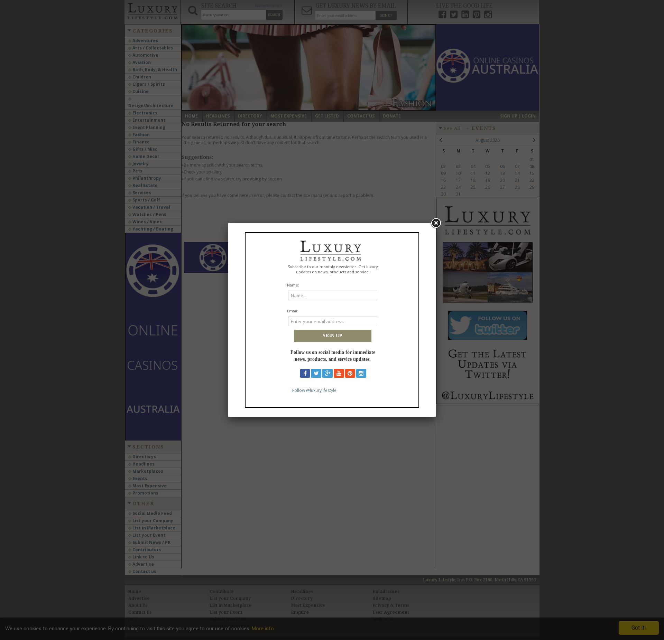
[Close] (436, 223)
